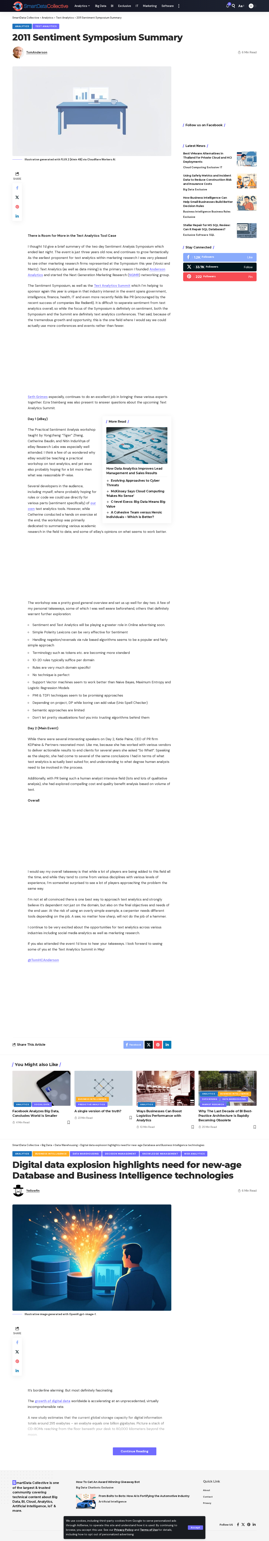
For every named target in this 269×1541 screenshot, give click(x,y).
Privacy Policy (124, 1530)
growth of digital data (52, 1401)
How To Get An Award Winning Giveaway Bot (108, 1482)
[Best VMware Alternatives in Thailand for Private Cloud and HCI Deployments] (247, 158)
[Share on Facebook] (17, 188)
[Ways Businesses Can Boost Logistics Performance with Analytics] (165, 1088)
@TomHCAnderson (43, 960)
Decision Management (120, 1153)
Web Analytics (194, 1153)
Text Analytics (46, 26)
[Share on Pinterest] (17, 207)
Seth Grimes (38, 397)
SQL (211, 235)
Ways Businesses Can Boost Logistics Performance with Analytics (159, 1115)
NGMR (134, 275)
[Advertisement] (99, 198)
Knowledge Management (160, 1153)
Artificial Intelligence (112, 1501)
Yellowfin (33, 1191)
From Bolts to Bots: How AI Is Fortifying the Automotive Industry (144, 1496)
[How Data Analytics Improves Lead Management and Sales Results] (136, 445)
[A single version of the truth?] (103, 1088)
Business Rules (220, 211)
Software (202, 235)
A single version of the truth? (97, 1111)
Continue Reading (134, 1451)
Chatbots (94, 1487)
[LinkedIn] (254, 1525)
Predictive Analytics (91, 1104)
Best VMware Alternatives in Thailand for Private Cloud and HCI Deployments (207, 158)
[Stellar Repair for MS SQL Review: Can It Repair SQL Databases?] (247, 230)
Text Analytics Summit (112, 285)
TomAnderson (36, 52)
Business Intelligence (197, 211)
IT (221, 167)
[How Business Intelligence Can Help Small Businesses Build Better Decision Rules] (247, 203)
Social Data (41, 1104)
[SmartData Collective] (40, 6)
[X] (220, 267)
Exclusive (213, 167)
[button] (195, 1527)
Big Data (188, 189)
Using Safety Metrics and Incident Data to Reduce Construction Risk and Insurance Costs (207, 180)
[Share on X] (17, 197)
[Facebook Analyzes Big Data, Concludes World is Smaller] (41, 1088)
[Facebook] (220, 257)
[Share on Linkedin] (17, 216)
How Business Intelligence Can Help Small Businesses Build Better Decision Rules (208, 202)
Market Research (213, 1104)
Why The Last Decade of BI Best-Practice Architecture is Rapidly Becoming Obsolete (225, 1115)
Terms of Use (149, 1530)
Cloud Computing (194, 167)
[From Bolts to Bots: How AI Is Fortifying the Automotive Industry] (86, 1501)
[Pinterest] (220, 276)
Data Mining (209, 1099)
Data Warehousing (234, 1099)
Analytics (22, 26)
